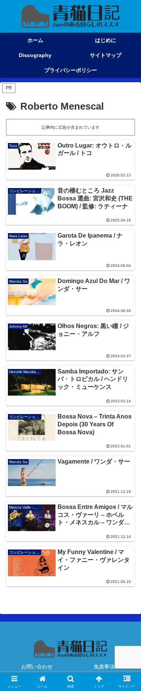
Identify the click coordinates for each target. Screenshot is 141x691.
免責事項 (104, 667)
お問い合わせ (37, 667)
